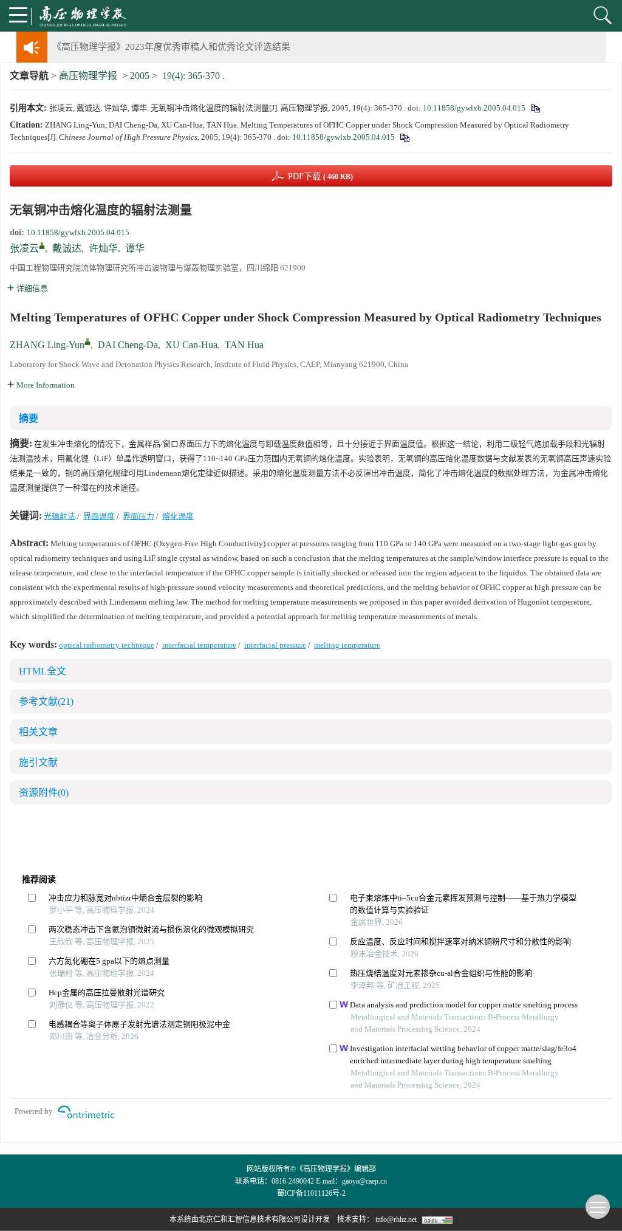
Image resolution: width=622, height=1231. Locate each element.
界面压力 (138, 516)
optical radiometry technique (106, 645)
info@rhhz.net (396, 1219)
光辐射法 (59, 516)
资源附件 (44, 792)
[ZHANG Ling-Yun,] (87, 341)
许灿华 (103, 248)
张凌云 (24, 248)
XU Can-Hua (191, 345)
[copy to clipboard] (404, 137)
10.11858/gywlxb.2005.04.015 (474, 107)
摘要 (28, 418)
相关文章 (38, 732)
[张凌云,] (42, 245)
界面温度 (99, 516)
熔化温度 (178, 516)
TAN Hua (244, 345)
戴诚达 (66, 248)
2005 (139, 75)
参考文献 (46, 701)
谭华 (135, 248)
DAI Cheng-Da (128, 345)
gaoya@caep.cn (364, 1181)
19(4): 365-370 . (193, 75)
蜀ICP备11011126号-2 (311, 1193)
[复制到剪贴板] (534, 107)
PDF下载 (320, 176)
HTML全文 (42, 671)
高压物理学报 (88, 75)
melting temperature (347, 645)
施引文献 (38, 762)
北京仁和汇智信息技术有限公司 (250, 1219)
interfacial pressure (275, 645)
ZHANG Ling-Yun (47, 345)
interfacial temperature (199, 645)
